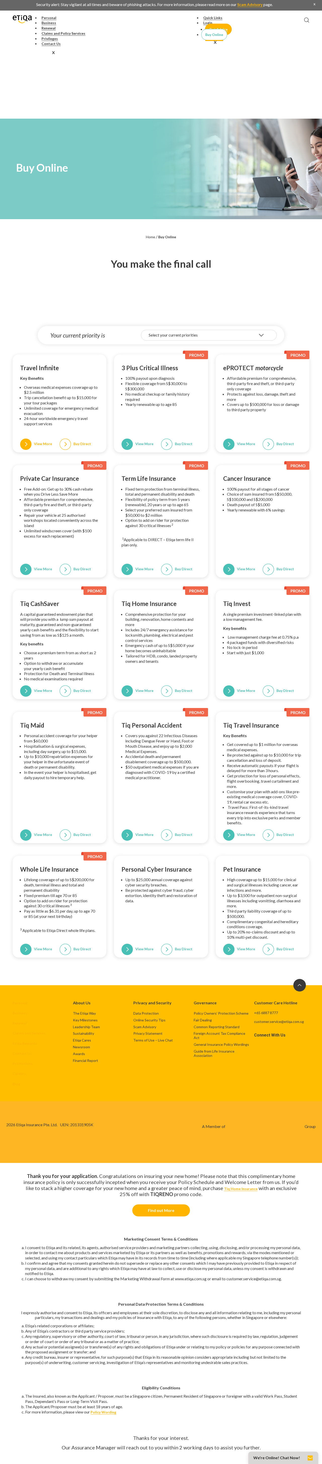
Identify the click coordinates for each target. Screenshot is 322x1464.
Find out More (161, 1210)
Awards (79, 1054)
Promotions (23, 1063)
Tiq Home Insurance (241, 1189)
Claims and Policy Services (63, 33)
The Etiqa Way (84, 1013)
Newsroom (81, 1047)
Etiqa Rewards (25, 1043)
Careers (19, 1073)
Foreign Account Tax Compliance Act (219, 1035)
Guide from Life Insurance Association (214, 1053)
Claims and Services (29, 1033)
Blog (16, 1084)
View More (43, 444)
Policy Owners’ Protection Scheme (221, 1013)
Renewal (20, 1023)
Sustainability (83, 1033)
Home (150, 237)
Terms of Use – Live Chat (153, 1040)
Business (20, 1013)
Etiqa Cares (82, 1040)
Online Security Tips (149, 1020)
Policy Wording (103, 1412)
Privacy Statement (148, 1033)
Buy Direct (82, 444)
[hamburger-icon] (173, 18)
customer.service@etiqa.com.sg (279, 1021)
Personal (20, 1003)
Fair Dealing (203, 1020)
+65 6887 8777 (266, 1013)
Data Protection (146, 1013)
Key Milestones (85, 1020)
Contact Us (51, 43)
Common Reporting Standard (216, 1027)
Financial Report (85, 1060)
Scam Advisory (250, 4)
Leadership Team (86, 1027)
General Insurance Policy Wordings (221, 1044)
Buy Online (214, 34)
